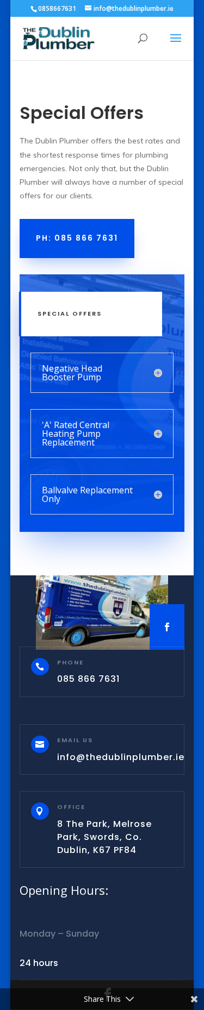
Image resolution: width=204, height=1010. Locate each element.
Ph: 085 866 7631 (77, 238)
